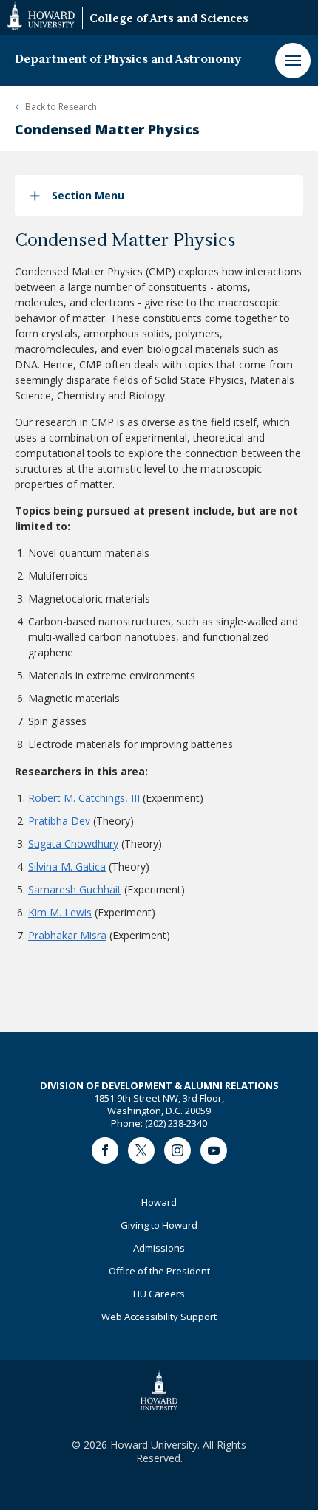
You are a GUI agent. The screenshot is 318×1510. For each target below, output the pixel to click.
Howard (159, 1202)
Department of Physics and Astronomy (128, 60)
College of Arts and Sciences (168, 19)
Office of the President (159, 1270)
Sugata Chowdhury (73, 844)
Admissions (159, 1248)
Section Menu (88, 195)
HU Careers (159, 1293)
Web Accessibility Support (159, 1316)
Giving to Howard (159, 1225)
